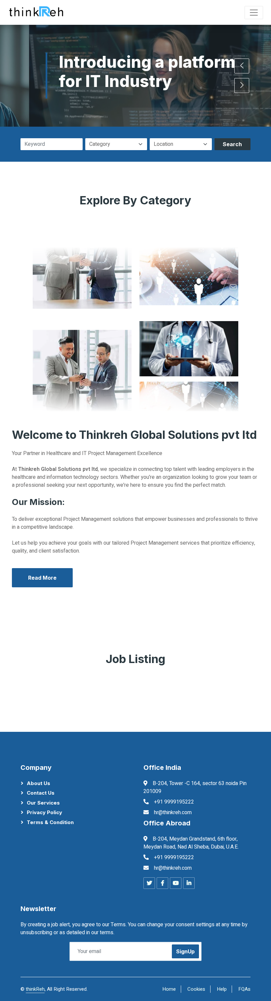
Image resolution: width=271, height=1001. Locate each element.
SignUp (185, 951)
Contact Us (41, 793)
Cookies (196, 989)
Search (232, 144)
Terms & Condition (50, 822)
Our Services (43, 803)
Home (169, 989)
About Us (38, 783)
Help (222, 989)
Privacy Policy (44, 812)
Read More (42, 577)
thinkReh (35, 989)
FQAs (244, 989)
